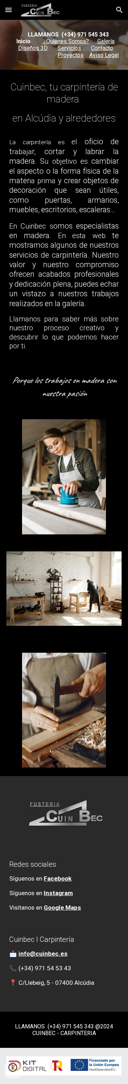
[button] (8, 9)
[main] (64, 44)
